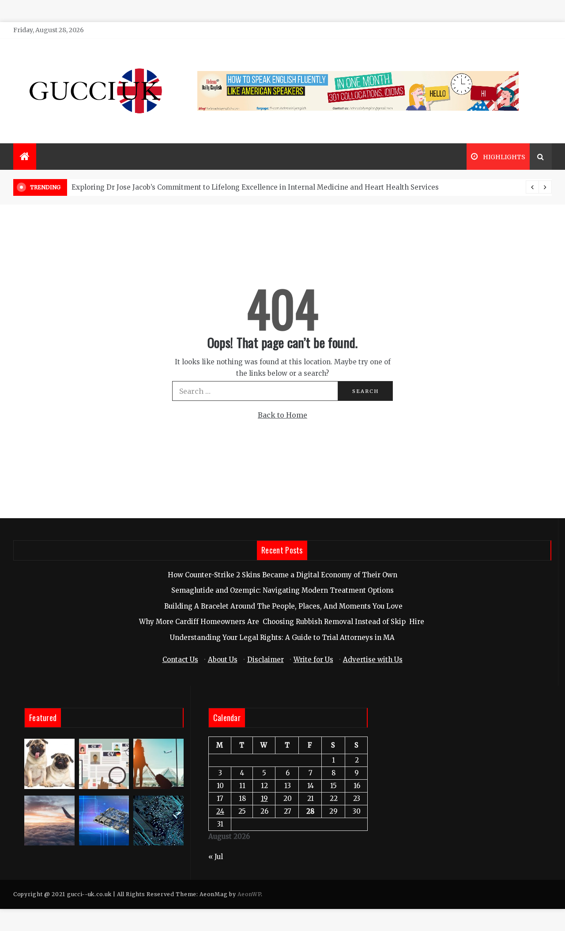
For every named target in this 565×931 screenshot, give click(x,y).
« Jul (215, 856)
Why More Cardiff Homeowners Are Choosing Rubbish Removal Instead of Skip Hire (282, 621)
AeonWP (249, 894)
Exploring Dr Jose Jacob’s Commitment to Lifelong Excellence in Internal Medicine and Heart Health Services (255, 187)
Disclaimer (265, 659)
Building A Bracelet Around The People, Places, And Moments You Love (282, 606)
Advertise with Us (373, 659)
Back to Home (282, 415)
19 (264, 798)
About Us (222, 659)
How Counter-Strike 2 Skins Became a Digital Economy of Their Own (282, 575)
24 (220, 811)
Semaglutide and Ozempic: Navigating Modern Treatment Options (282, 590)
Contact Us (180, 659)
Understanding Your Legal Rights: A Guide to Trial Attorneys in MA (282, 637)
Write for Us (313, 659)
